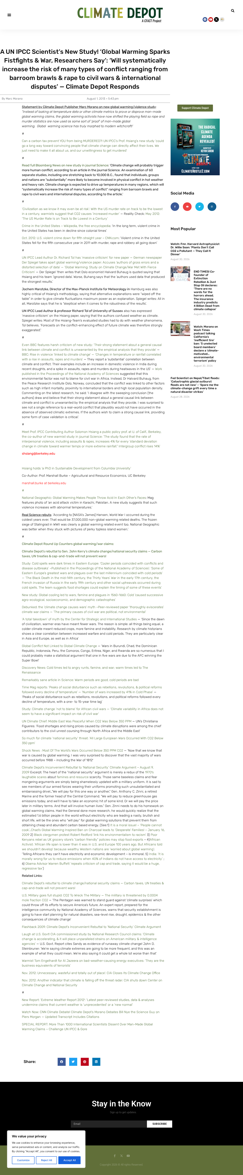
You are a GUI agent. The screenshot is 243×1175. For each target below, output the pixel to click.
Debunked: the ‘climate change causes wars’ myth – (60, 607)
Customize (23, 1160)
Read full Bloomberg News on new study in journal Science (65, 165)
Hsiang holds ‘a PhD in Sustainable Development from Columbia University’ (76, 468)
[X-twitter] (216, 19)
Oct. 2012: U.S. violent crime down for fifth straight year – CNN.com (70, 238)
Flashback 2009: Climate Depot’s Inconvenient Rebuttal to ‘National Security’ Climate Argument (91, 927)
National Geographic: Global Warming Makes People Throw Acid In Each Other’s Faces (84, 498)
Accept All (70, 1160)
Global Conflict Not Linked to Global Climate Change (59, 646)
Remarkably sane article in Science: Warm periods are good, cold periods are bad (80, 680)
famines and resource (73, 777)
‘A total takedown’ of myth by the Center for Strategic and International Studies (79, 619)
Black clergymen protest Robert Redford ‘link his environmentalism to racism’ (90, 835)
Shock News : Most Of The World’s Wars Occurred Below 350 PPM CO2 (72, 750)
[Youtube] (210, 19)
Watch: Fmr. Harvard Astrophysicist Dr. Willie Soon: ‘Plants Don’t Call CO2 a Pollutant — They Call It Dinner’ (195, 249)
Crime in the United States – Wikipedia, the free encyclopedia (66, 226)
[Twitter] (199, 206)
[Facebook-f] (175, 206)
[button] (9, 15)
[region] (46, 1149)
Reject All (46, 1160)
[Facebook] (205, 19)
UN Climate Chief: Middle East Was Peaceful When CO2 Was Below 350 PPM (76, 721)
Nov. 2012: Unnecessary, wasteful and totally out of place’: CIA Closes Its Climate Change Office (91, 973)
